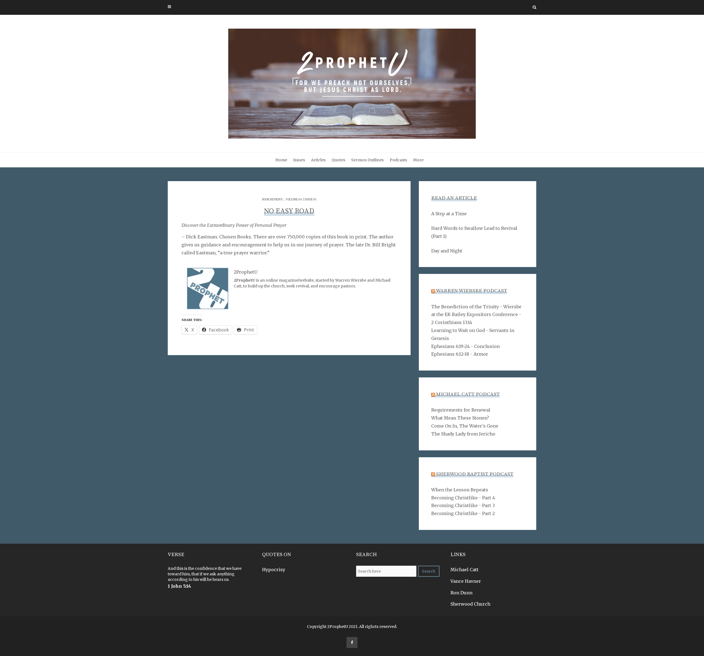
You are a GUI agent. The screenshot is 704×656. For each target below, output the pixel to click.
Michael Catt (464, 569)
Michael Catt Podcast (468, 394)
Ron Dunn (461, 592)
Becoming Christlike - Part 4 (463, 497)
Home (281, 159)
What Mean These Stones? (460, 418)
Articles (318, 159)
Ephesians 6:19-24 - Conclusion (465, 346)
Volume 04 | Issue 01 (301, 199)
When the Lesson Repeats (459, 489)
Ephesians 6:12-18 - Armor (459, 354)
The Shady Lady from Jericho (463, 434)
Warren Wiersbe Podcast (471, 291)
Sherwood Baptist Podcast (474, 474)
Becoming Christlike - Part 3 (463, 505)
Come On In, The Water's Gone (464, 426)
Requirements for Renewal (460, 410)
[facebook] (352, 642)
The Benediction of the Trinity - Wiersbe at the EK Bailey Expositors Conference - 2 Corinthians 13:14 (476, 314)
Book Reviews (272, 199)
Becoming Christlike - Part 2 (463, 513)
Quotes (338, 159)
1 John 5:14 (179, 586)
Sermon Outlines (367, 159)
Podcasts (398, 159)
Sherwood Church (470, 604)
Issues (299, 159)
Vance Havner (465, 581)
